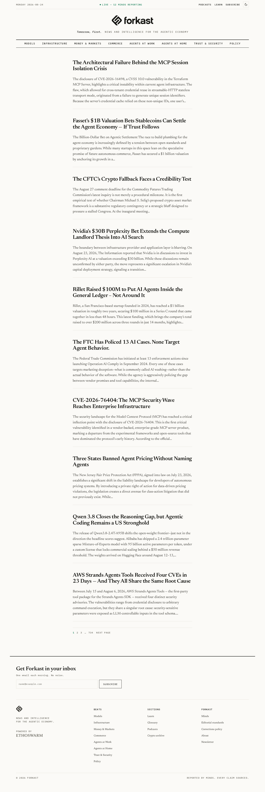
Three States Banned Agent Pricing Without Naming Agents (132, 462)
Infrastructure (54, 43)
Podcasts (205, 4)
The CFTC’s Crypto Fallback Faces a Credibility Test (132, 179)
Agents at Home (174, 43)
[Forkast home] (132, 20)
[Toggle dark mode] (246, 4)
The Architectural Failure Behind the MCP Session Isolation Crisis (130, 66)
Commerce (115, 43)
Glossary (152, 722)
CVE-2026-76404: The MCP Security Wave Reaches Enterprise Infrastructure (123, 403)
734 (90, 632)
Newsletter (207, 742)
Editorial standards (212, 722)
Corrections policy (211, 729)
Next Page (103, 632)
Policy (235, 43)
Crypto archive (155, 735)
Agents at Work (142, 43)
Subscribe (233, 4)
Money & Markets (87, 43)
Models (29, 43)
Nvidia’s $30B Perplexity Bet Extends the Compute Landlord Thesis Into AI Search (131, 234)
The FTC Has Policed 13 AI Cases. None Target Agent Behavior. (126, 345)
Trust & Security (208, 43)
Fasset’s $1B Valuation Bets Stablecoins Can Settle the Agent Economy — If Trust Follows (129, 124)
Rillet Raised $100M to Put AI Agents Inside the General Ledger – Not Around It (128, 292)
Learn (219, 4)
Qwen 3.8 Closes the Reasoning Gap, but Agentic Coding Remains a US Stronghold (128, 520)
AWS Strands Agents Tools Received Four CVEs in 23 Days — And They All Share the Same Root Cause (132, 578)
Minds (205, 716)
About (205, 735)
